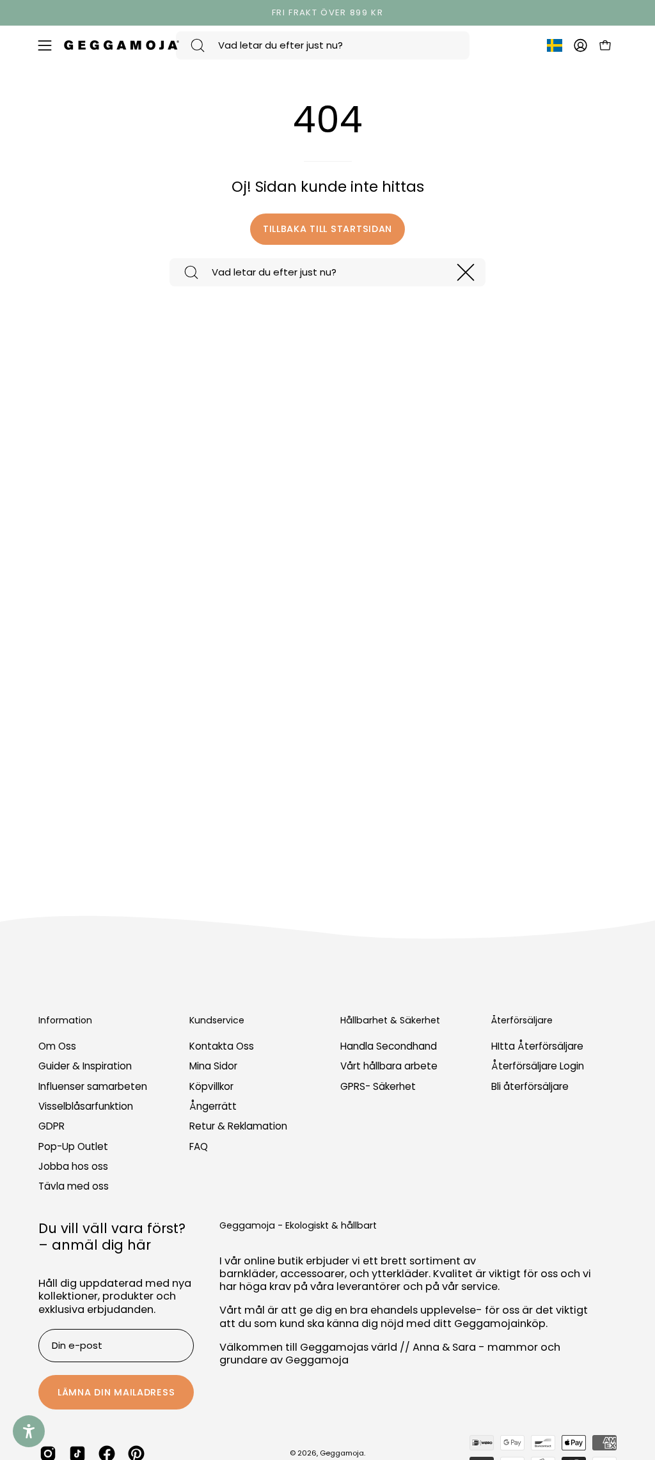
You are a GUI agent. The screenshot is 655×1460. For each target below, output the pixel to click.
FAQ (198, 1146)
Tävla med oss (73, 1186)
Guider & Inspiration (85, 1066)
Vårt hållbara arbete (389, 1066)
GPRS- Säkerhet (378, 1086)
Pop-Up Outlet (73, 1146)
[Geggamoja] (121, 45)
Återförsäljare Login (537, 1066)
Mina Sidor (213, 1066)
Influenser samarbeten (92, 1086)
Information (65, 1021)
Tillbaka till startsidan (327, 228)
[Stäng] (466, 272)
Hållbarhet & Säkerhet (390, 1021)
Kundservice (216, 1021)
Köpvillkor (211, 1086)
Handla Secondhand (388, 1046)
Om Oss (57, 1046)
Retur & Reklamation (238, 1126)
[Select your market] (554, 48)
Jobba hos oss (73, 1166)
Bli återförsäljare (530, 1086)
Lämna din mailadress (116, 1392)
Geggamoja (342, 1453)
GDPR (51, 1126)
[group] (327, 13)
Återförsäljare (522, 1021)
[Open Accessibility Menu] (29, 1431)
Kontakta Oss (221, 1046)
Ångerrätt (213, 1106)
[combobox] (323, 45)
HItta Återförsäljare (537, 1046)
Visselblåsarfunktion (85, 1106)
